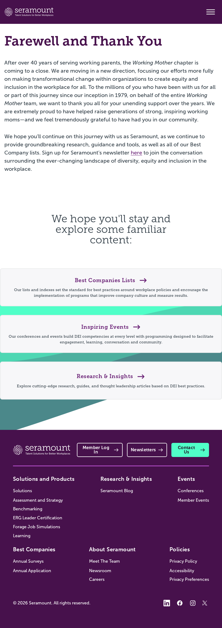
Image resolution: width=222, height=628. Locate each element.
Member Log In (96, 449)
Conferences (191, 490)
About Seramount (112, 549)
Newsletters (143, 449)
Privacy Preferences (189, 579)
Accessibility (181, 570)
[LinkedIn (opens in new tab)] (167, 603)
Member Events (193, 500)
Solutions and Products (44, 479)
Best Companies (34, 549)
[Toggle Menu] (210, 12)
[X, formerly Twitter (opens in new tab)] (206, 603)
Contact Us (186, 449)
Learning (21, 535)
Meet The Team (104, 561)
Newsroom (100, 570)
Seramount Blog (116, 490)
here (136, 153)
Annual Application (32, 570)
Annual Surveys (28, 561)
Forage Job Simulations (36, 526)
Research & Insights (126, 479)
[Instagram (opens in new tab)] (193, 603)
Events (186, 479)
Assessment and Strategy (38, 500)
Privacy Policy (183, 561)
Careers (97, 579)
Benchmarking (27, 509)
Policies (179, 549)
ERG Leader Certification (37, 518)
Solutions (22, 490)
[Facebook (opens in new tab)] (180, 603)
